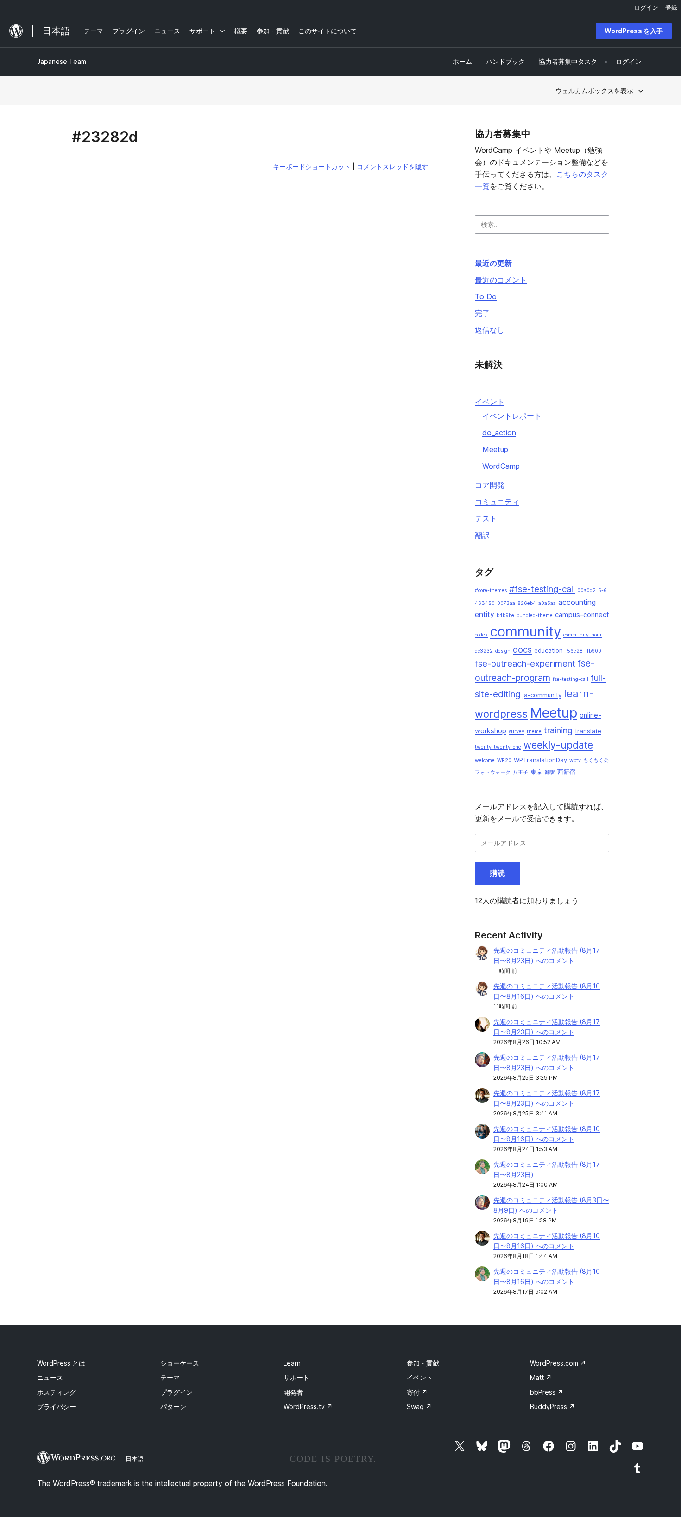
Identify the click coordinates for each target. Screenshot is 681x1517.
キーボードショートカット (312, 166)
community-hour (582, 635)
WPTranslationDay (540, 759)
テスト (486, 518)
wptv (575, 760)
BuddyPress (552, 1406)
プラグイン (176, 1392)
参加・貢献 (423, 1363)
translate (588, 731)
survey (516, 732)
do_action (499, 432)
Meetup (495, 449)
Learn (292, 1363)
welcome (485, 760)
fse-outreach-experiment (525, 663)
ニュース (50, 1377)
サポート (296, 1377)
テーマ (170, 1377)
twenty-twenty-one (498, 747)
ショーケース (179, 1363)
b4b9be (505, 615)
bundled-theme (535, 615)
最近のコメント (501, 279)
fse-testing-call (570, 679)
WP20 (504, 760)
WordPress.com (558, 1363)
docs (522, 650)
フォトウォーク (493, 772)
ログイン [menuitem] (646, 7)
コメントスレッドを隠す (392, 166)
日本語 (135, 1458)
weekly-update (558, 745)
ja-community (542, 695)
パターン (173, 1406)
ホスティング (56, 1392)
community (525, 631)
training (558, 730)
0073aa (506, 603)
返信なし (489, 329)
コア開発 (489, 485)
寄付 (417, 1392)
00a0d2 (586, 590)
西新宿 (566, 771)
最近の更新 (493, 263)
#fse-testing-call (542, 589)
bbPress (546, 1392)
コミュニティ (497, 501)
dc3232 (484, 651)
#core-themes (491, 590)
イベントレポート (512, 416)
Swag (419, 1406)
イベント (489, 401)
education (548, 650)
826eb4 (526, 603)
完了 (482, 313)
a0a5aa (547, 603)
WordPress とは (61, 1363)
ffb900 (593, 651)
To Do (486, 296)
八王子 (520, 772)
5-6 (602, 590)
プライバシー (56, 1406)
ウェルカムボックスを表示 (594, 90)
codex (481, 635)
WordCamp (501, 466)
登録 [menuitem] (671, 7)
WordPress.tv (308, 1406)
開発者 (293, 1392)
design (503, 651)
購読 (497, 873)
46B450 (485, 603)
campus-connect (582, 615)
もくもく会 (596, 760)
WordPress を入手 (634, 31)
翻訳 (482, 535)
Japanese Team (61, 61)
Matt (541, 1377)
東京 (536, 771)
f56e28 (574, 651)
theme (534, 732)
